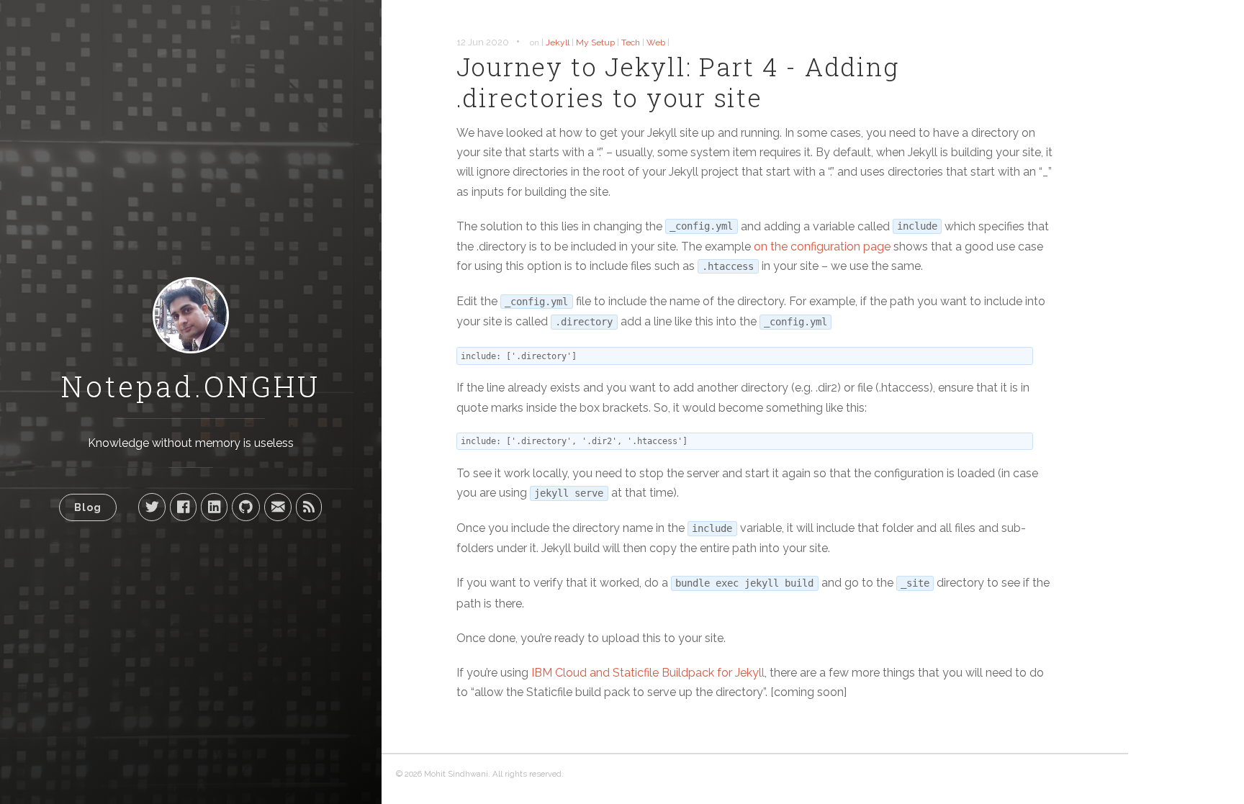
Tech (630, 42)
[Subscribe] (309, 506)
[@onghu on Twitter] (152, 506)
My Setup (595, 42)
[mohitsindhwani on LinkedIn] (214, 506)
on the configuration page (822, 246)
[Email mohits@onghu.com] (278, 506)
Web (655, 42)
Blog (88, 507)
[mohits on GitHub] (246, 506)
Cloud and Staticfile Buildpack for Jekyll (648, 672)
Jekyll (557, 42)
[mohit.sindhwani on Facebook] (183, 506)
